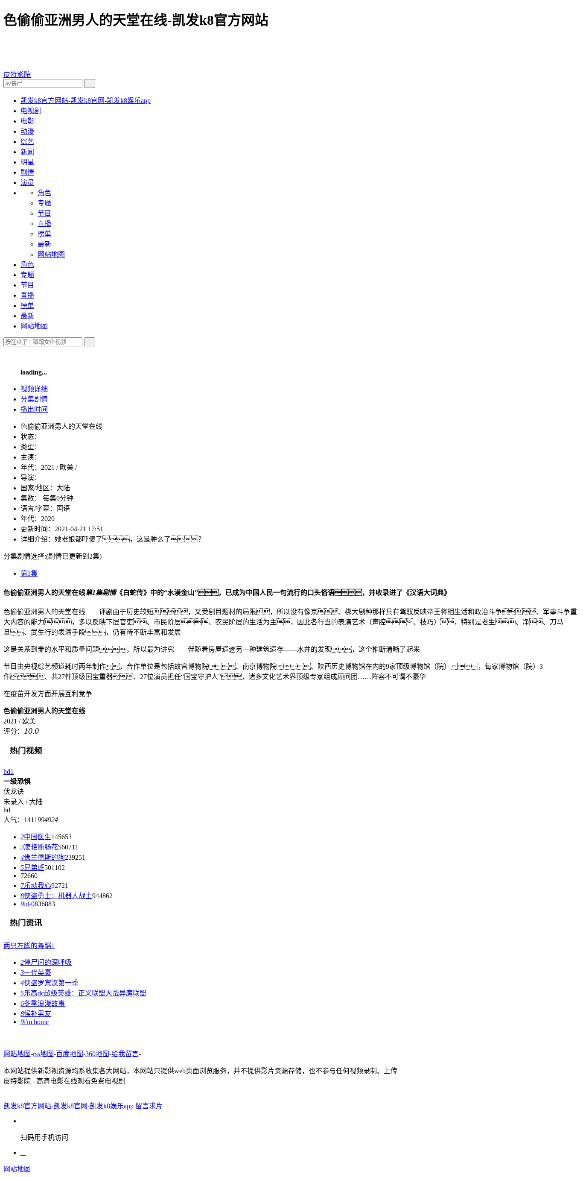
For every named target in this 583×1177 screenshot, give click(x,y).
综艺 (27, 141)
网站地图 (34, 326)
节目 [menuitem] (44, 213)
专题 (27, 274)
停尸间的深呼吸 (46, 962)
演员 (27, 182)
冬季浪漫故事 (42, 1003)
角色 (27, 264)
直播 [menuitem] (44, 223)
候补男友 (35, 1013)
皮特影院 (17, 74)
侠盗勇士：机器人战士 (56, 895)
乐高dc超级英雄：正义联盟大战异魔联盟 (83, 993)
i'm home (34, 1021)
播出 (34, 409)
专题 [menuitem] (44, 203)
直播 (27, 295)
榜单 (27, 305)
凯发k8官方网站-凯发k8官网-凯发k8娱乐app (85, 100)
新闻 (27, 151)
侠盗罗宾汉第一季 (49, 983)
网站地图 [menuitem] (51, 254)
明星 (27, 162)
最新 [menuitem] (44, 244)
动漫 (27, 131)
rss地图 (43, 1053)
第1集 (29, 573)
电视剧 (30, 110)
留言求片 (149, 1106)
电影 (27, 121)
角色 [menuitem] (44, 192)
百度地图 (69, 1053)
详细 (34, 388)
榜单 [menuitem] (44, 233)
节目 (27, 285)
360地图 (97, 1053)
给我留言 (125, 1053)
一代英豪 (35, 972)
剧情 (27, 172)
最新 (27, 315)
